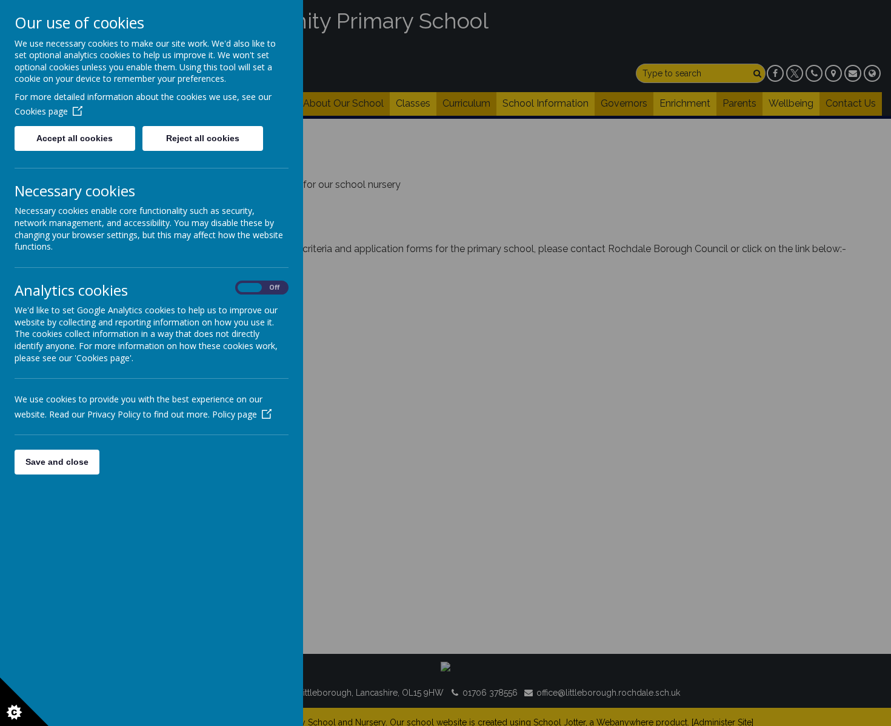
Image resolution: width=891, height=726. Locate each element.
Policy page (234, 414)
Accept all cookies (74, 138)
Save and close (56, 462)
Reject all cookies (202, 138)
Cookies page (41, 111)
